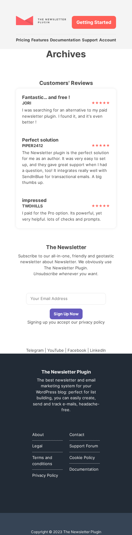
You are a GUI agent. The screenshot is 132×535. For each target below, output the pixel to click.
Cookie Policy (82, 457)
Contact (76, 434)
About (38, 434)
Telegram (35, 350)
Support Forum (83, 445)
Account (107, 39)
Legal (37, 445)
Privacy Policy (45, 475)
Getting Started (93, 22)
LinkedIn (98, 350)
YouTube (55, 350)
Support (90, 39)
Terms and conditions (42, 460)
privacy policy (92, 322)
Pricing (23, 39)
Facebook (77, 350)
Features (40, 39)
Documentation (65, 39)
